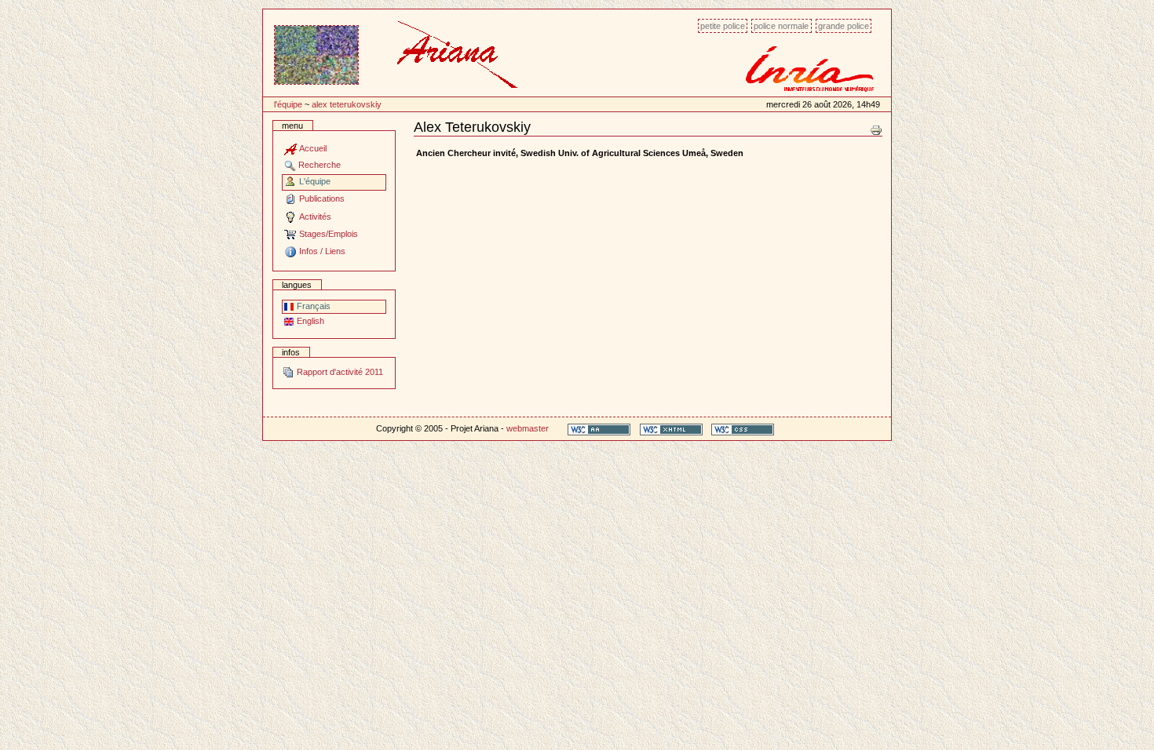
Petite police (722, 26)
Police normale (781, 26)
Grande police (843, 26)
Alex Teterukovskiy (347, 104)
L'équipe (288, 104)
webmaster (527, 428)
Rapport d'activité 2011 (338, 372)
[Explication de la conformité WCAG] (599, 428)
